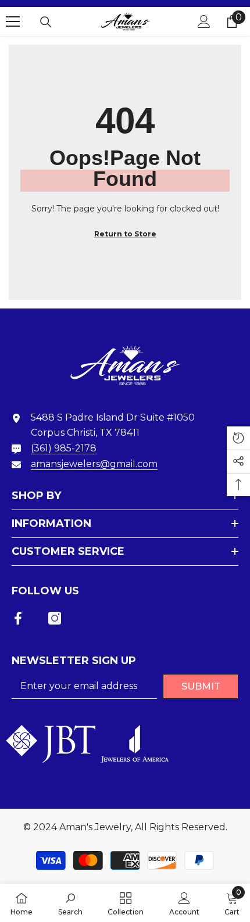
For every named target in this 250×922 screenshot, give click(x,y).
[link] (70, 903)
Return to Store (125, 233)
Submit (200, 686)
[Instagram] (55, 618)
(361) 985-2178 (64, 448)
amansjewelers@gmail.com (94, 463)
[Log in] (204, 21)
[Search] (46, 22)
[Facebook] (18, 618)
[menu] (13, 21)
